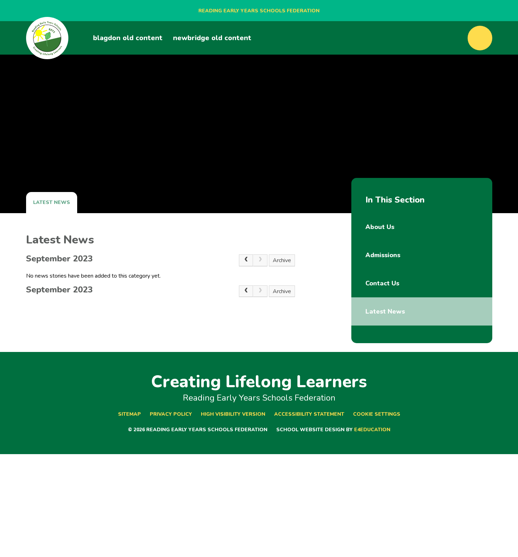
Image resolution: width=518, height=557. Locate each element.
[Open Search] (480, 38)
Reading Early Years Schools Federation (259, 10)
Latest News (51, 202)
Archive (282, 260)
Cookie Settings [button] (376, 414)
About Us (379, 227)
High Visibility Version (233, 414)
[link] (260, 260)
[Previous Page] (246, 260)
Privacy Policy (171, 414)
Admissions (382, 255)
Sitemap (129, 414)
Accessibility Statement (309, 414)
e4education (372, 429)
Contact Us (382, 283)
